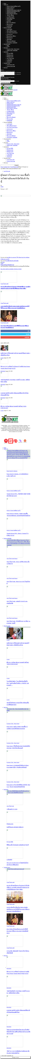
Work (8, 45)
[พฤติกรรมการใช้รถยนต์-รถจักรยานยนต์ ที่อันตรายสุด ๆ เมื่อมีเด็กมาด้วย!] (4, 350)
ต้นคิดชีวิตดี (9, 26)
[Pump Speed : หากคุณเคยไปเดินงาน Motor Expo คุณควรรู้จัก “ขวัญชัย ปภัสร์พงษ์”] (15, 761)
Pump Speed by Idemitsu (12, 13)
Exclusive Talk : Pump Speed (13, 49)
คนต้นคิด (9, 21)
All (7, 450)
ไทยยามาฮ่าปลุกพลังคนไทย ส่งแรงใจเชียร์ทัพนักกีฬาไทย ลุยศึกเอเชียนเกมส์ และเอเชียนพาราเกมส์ (18, 1031)
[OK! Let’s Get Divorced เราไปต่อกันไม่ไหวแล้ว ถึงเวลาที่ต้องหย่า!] (15, 858)
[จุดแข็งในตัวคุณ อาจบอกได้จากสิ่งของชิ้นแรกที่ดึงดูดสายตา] (15, 698)
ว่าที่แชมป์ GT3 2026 (12, 809)
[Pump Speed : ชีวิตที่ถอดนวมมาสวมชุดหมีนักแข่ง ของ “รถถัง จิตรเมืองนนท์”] (15, 741)
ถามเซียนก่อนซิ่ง (10, 16)
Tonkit (2, 186)
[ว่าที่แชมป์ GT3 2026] (15, 804)
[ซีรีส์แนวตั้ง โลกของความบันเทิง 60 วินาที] (15, 840)
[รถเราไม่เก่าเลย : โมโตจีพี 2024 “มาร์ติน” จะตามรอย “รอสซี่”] (15, 616)
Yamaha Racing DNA (11, 12)
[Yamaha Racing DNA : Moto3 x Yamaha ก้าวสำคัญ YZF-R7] (15, 528)
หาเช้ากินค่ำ (9, 29)
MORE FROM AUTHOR (16, 269)
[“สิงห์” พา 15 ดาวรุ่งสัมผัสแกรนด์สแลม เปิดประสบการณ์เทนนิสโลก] (15, 1046)
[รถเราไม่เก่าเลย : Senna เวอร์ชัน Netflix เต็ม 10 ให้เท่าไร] (15, 557)
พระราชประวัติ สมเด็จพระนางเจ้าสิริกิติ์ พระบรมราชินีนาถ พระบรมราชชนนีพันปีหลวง (17, 931)
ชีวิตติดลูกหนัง (10, 55)
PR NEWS (3, 371)
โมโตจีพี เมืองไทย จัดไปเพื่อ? (12, 260)
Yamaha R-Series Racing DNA (13, 11)
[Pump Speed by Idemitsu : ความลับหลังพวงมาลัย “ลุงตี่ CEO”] (15, 469)
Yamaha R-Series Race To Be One (14, 10)
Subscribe (27, 337)
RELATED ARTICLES (6, 269)
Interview (6, 47)
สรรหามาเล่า (10, 34)
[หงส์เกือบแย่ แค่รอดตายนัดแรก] (15, 822)
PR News (6, 67)
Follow (27, 334)
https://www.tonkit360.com (7, 264)
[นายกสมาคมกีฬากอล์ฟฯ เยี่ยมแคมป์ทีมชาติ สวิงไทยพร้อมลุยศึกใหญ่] (4, 390)
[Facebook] (3, 191)
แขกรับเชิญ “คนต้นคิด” (12, 42)
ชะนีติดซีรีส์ (9, 60)
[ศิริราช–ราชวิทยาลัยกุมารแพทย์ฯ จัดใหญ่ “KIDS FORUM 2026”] (4, 403)
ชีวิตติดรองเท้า (10, 56)
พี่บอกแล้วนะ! (10, 37)
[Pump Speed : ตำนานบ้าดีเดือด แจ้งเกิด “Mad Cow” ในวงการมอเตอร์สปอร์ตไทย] (15, 780)
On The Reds (9, 19)
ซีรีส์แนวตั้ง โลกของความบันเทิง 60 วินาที (18, 845)
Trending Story (7, 63)
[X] (8, 191)
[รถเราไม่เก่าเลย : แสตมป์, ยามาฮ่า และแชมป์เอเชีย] (15, 596)
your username (18, 72)
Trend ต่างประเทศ (11, 66)
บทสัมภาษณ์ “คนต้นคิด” (12, 50)
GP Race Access (10, 8)
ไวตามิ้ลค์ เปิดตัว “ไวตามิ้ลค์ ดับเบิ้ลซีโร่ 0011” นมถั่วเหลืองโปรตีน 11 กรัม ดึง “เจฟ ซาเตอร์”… (18, 683)
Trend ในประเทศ (10, 64)
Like (28, 330)
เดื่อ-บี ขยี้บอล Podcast (11, 31)
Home (5, 3)
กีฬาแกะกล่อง (10, 24)
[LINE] (13, 191)
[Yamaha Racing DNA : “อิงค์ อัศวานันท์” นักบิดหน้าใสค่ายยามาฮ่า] (15, 489)
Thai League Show (11, 18)
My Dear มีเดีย (10, 53)
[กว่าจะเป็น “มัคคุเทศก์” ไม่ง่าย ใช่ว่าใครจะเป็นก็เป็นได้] (15, 946)
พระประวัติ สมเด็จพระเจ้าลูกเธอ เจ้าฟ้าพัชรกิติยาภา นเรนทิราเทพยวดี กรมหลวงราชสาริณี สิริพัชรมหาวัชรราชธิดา (18, 887)
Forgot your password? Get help (7, 77)
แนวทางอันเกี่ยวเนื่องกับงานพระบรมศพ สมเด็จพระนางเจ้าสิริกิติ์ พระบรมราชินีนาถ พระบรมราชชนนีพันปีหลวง (18, 909)
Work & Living (7, 44)
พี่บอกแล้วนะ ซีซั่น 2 (11, 36)
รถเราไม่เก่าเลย (10, 58)
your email (17, 81)
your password (18, 74)
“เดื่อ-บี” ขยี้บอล (10, 15)
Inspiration (6, 51)
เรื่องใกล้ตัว (9, 39)
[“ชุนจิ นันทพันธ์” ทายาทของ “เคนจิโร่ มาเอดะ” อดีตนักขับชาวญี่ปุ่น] (4, 376)
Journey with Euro (11, 7)
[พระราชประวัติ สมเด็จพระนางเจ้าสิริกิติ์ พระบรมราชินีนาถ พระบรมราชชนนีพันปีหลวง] (9, 321)
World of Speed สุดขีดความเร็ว (14, 6)
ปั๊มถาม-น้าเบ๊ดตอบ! (11, 22)
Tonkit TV (6, 4)
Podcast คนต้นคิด (7, 27)
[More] (19, 191)
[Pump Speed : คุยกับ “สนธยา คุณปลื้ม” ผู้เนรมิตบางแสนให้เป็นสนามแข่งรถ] (15, 722)
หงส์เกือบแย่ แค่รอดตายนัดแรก (15, 827)
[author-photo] (3, 262)
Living (8, 46)
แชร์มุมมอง (9, 61)
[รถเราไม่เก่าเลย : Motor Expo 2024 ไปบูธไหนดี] (15, 576)
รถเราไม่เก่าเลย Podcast (12, 32)
